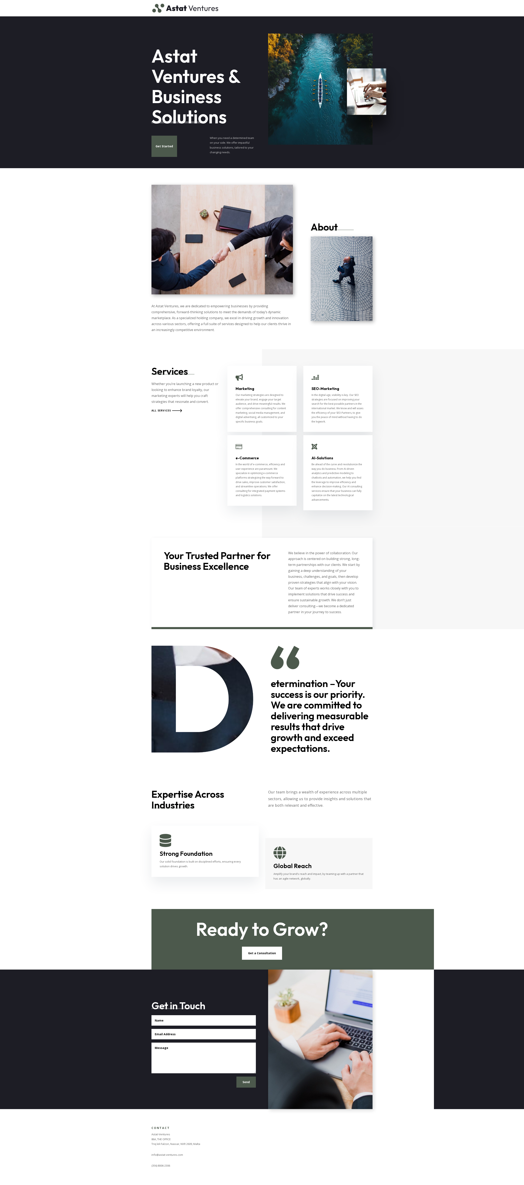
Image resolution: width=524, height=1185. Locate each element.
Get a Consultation (262, 953)
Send (246, 1082)
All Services (161, 410)
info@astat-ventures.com (167, 1155)
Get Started (164, 146)
